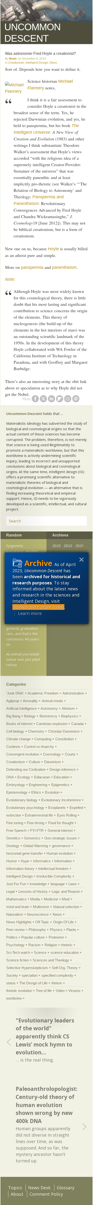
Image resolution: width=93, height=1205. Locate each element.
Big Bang (13, 716)
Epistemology (16, 792)
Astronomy (49, 708)
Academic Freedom (43, 693)
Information (63, 861)
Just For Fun (16, 884)
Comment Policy (46, 1194)
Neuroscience (38, 914)
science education (65, 952)
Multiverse (41, 907)
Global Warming (35, 846)
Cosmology (52, 754)
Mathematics (16, 899)
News (13, 58)
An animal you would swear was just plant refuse (23, 659)
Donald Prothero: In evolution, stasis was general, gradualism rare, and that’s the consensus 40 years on (23, 631)
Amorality (30, 701)
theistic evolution (19, 991)
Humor (11, 861)
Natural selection (66, 907)
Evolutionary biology (21, 800)
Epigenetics (60, 785)
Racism (34, 945)
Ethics (36, 792)
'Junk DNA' (15, 693)
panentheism (64, 267)
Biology (30, 716)
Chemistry (36, 731)
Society (12, 975)
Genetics (13, 838)
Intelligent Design (37, 62)
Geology (12, 846)
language (58, 884)
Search (77, 521)
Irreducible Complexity (53, 876)
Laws (72, 884)
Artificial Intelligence (21, 708)
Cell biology (15, 731)
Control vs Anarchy (39, 747)
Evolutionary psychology (25, 808)
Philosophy (37, 930)
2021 (79, 545)
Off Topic (42, 922)
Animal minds (52, 701)
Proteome (56, 937)
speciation (29, 975)
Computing (42, 739)
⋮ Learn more (27, 613)
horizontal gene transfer (24, 853)
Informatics (42, 861)
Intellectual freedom (53, 869)
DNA (10, 777)
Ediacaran (42, 777)
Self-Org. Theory (65, 968)
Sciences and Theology (51, 960)
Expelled (76, 808)
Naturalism (14, 914)
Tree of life (44, 991)
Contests (13, 747)
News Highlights (18, 922)
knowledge (38, 884)
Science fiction (17, 960)
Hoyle (53, 248)
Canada (77, 724)
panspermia (32, 267)
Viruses (74, 991)
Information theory (20, 869)
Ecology (23, 777)
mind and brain (17, 907)
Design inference (62, 769)
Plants (71, 930)
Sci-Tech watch (18, 952)
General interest (60, 830)
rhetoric (66, 945)
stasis (11, 983)
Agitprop (12, 701)
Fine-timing (35, 823)
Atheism (68, 708)
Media (35, 899)
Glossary (65, 1187)
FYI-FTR (37, 830)
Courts (70, 754)
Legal (10, 891)
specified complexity (57, 975)
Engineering (38, 785)
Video (60, 991)
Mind (65, 899)
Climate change (18, 739)
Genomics (32, 838)
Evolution (52, 792)
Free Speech (16, 830)
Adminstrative (73, 693)
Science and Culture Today (38, 607)
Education (61, 777)
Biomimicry (48, 716)
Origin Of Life (63, 922)
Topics (15, 1187)
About (17, 1194)
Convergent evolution (22, 754)
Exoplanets (57, 808)
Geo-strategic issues (60, 838)
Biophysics (69, 716)
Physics (56, 930)
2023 (56, 545)
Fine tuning (14, 823)
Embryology (15, 785)
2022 (68, 545)
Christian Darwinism (64, 731)
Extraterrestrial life (39, 815)
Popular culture (33, 937)
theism (57, 983)
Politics (11, 937)
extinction (13, 815)
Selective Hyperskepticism (27, 968)
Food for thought (60, 823)
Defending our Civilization (26, 769)
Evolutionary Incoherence (61, 800)
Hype (25, 861)
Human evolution (59, 853)
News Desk (39, 1187)
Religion (51, 945)
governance (61, 846)
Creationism (16, 62)
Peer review (15, 930)
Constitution (64, 739)
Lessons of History (33, 891)
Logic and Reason (66, 891)
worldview (14, 998)
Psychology (15, 945)
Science (40, 952)
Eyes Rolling (67, 815)
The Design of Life (33, 983)
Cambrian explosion (51, 724)
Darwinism (52, 762)
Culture (34, 762)
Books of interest (19, 724)
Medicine (51, 899)
